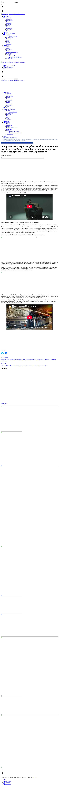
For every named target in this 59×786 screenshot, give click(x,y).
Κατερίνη (8, 38)
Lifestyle (8, 48)
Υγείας (7, 30)
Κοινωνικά (8, 23)
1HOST (34, 777)
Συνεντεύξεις (9, 29)
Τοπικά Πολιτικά (13, 36)
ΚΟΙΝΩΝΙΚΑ (22, 143)
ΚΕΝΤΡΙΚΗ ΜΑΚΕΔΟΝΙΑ (12, 143)
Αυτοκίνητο (9, 49)
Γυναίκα (8, 50)
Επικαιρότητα (9, 20)
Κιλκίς (7, 40)
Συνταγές (8, 54)
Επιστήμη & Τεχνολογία (11, 52)
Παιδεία (8, 25)
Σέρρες (8, 42)
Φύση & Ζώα (9, 58)
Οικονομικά (9, 24)
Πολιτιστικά (9, 28)
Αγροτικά (8, 17)
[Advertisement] (29, 87)
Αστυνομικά (9, 19)
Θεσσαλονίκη (9, 37)
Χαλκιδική (8, 44)
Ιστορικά (8, 21)
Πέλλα (7, 41)
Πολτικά (8, 27)
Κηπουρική (9, 53)
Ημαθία (8, 35)
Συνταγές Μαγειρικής (14, 55)
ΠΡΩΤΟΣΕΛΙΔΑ (29, 143)
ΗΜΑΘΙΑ (3, 143)
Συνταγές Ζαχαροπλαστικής (15, 57)
